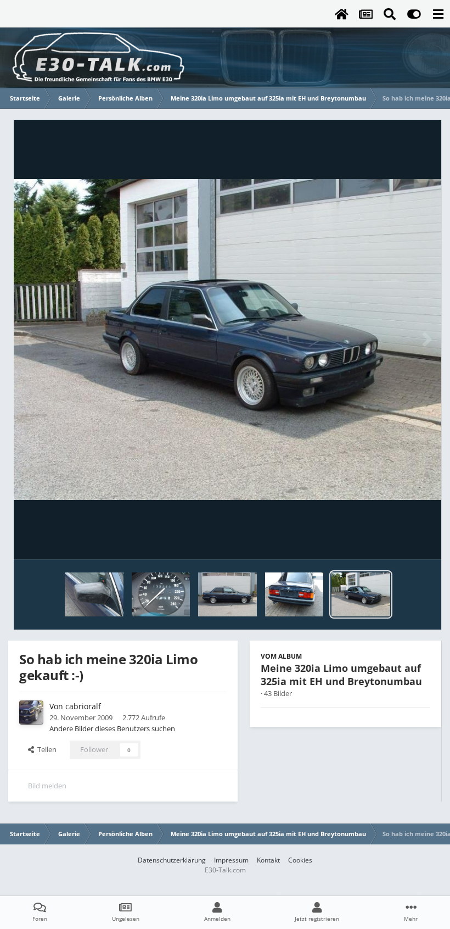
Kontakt (268, 860)
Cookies (300, 860)
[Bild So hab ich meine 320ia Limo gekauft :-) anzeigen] (360, 594)
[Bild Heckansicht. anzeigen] (294, 594)
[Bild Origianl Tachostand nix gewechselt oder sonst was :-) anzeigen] (161, 594)
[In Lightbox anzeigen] (227, 339)
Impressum (231, 860)
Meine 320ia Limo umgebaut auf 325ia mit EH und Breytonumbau (341, 674)
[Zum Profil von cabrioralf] (31, 712)
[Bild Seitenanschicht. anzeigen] (227, 594)
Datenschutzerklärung (172, 860)
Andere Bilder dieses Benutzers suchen (112, 728)
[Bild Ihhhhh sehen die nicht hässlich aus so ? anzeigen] (94, 594)
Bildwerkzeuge (392, 539)
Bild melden (47, 786)
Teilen (45, 749)
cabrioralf (83, 706)
